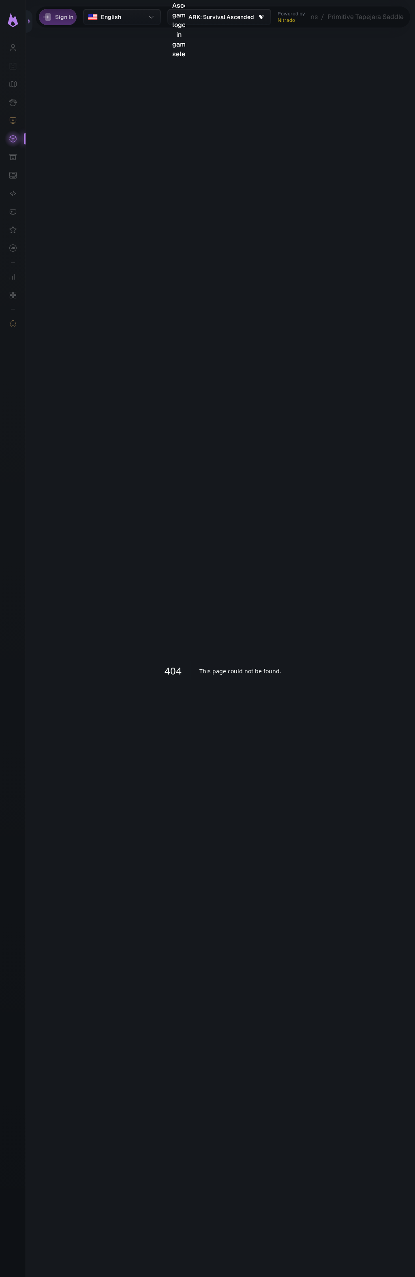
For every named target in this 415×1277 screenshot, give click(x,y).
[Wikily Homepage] (13, 20)
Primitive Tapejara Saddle (365, 17)
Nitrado (286, 20)
